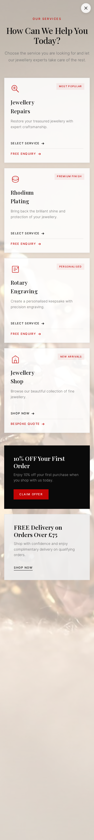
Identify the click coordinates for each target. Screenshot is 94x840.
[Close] (86, 8)
